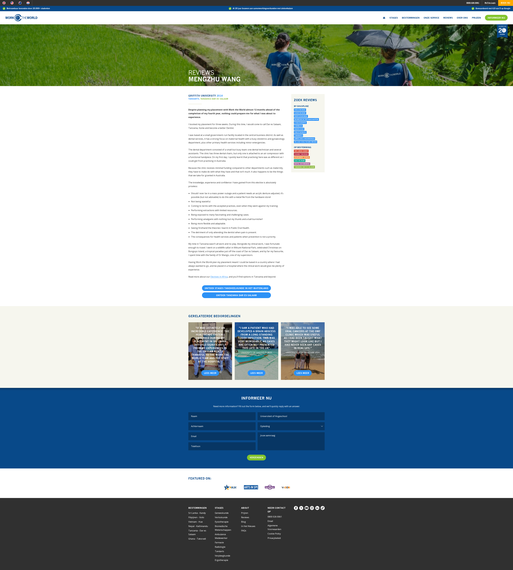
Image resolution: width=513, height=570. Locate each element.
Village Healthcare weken (305, 142)
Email (270, 521)
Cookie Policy (274, 533)
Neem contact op (277, 510)
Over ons (462, 17)
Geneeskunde (300, 113)
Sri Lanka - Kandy (197, 512)
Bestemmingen (411, 17)
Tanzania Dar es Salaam (214, 99)
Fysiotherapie (300, 122)
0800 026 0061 (472, 3)
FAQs (243, 530)
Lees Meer (210, 373)
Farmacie (298, 126)
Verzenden (256, 457)
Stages (393, 17)
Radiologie (299, 129)
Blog (243, 521)
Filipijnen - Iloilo (302, 157)
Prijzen (476, 17)
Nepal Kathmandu (302, 164)
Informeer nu (496, 17)
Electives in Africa (219, 276)
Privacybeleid (274, 538)
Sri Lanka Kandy (301, 151)
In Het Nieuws (248, 526)
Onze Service (431, 17)
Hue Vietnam (300, 160)
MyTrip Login (490, 3)
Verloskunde (300, 110)
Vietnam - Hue (195, 521)
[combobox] (291, 416)
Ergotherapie (300, 132)
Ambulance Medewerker (304, 138)
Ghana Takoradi (301, 154)
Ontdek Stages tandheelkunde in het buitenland (236, 288)
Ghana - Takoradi (197, 538)
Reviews (448, 17)
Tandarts (193, 99)
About (245, 508)
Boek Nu (505, 3)
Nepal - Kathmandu (198, 526)
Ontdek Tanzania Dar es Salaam (236, 295)
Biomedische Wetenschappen (306, 119)
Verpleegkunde (301, 116)
